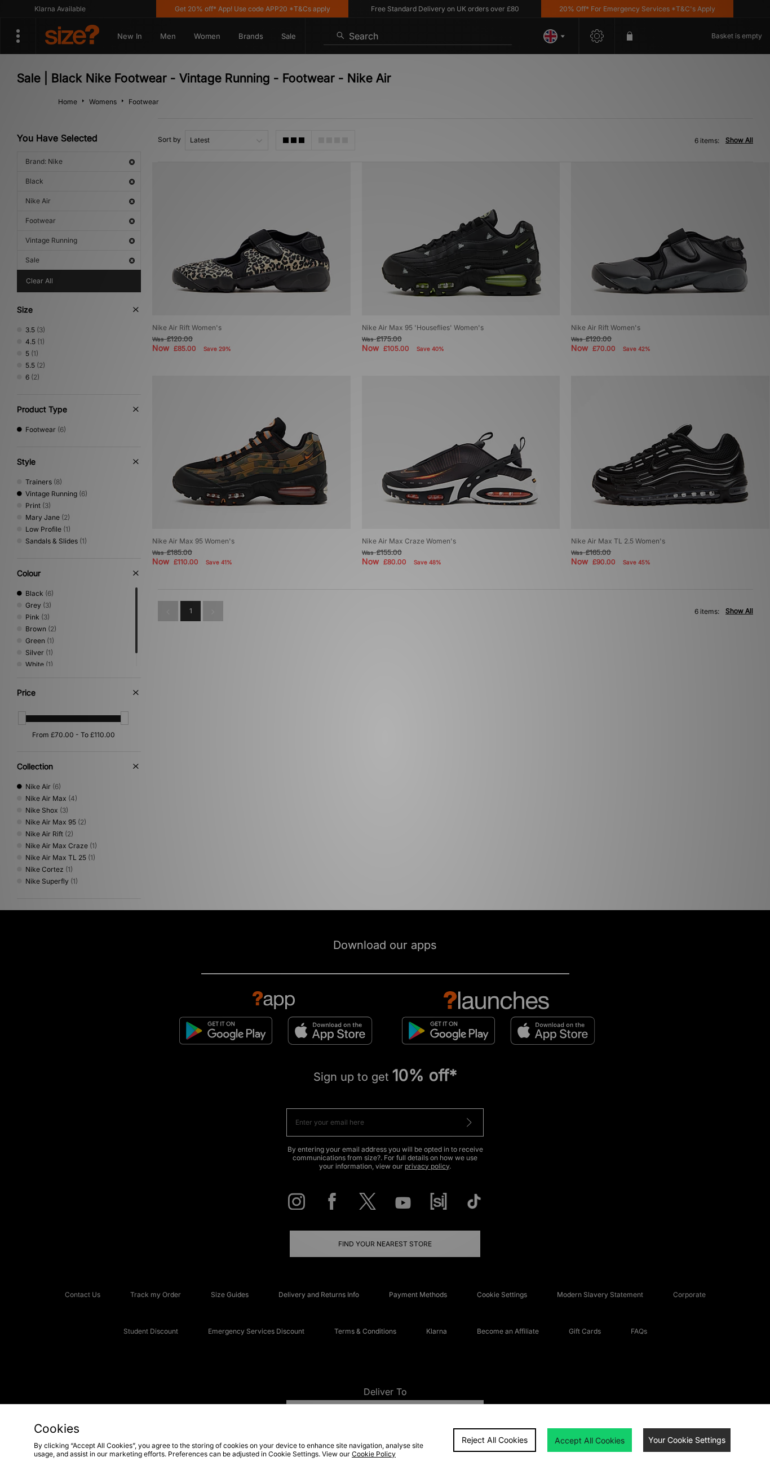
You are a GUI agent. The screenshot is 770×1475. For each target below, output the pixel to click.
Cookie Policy (374, 1454)
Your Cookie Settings (686, 1440)
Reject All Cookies (495, 1440)
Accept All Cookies (590, 1440)
